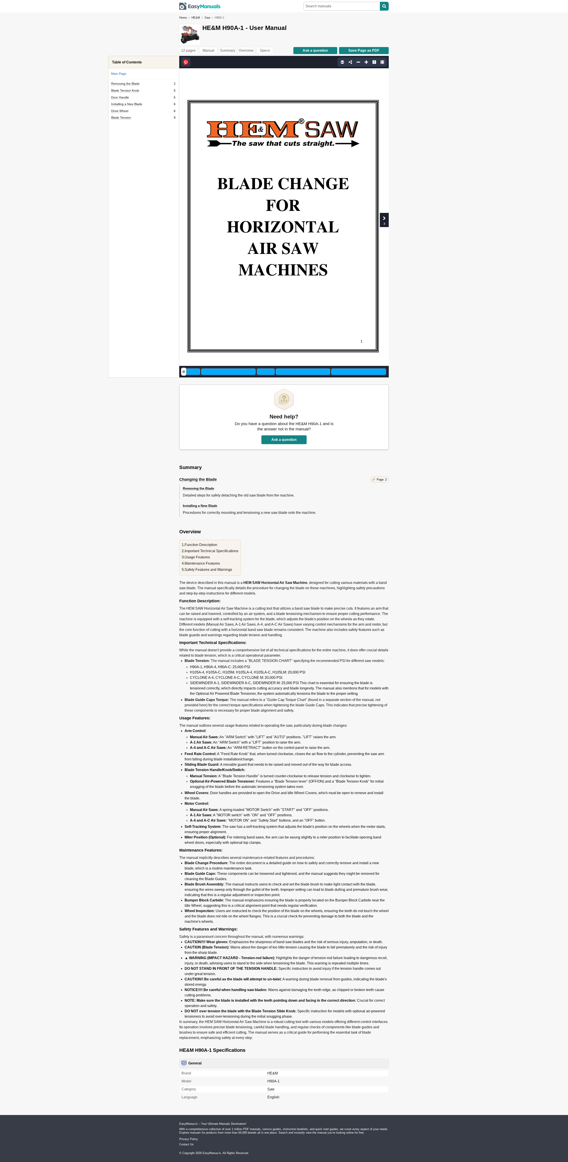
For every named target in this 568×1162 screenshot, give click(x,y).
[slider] (183, 372)
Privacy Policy (188, 1139)
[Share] (350, 62)
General (194, 1063)
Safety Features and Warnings (208, 569)
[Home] (200, 6)
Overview (246, 50)
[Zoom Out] (358, 62)
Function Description (201, 545)
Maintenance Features (202, 563)
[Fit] (374, 62)
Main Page (118, 73)
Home (183, 17)
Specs (265, 50)
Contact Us (186, 1144)
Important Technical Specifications (211, 551)
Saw (207, 17)
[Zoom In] (366, 62)
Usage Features (197, 557)
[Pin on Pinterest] (185, 62)
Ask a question (315, 50)
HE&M (195, 17)
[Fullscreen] (382, 62)
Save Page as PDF (363, 50)
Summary (227, 50)
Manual (208, 50)
